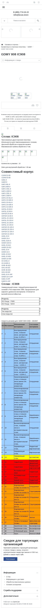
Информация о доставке (15, 579)
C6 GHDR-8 (6, 263)
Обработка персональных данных (18, 582)
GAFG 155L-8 (6, 193)
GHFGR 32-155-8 (8, 234)
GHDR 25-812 (6, 247)
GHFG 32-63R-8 (7, 207)
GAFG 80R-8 (6, 186)
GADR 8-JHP (6, 281)
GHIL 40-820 (6, 272)
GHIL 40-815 (6, 268)
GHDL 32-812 (6, 254)
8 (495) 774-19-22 (21, 12)
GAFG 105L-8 (6, 189)
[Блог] (34, 2)
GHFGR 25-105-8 (8, 227)
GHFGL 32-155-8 (7, 225)
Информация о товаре (13, 60)
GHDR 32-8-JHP (7, 277)
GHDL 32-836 (6, 256)
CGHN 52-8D (6, 175)
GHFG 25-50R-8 (7, 200)
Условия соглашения (13, 584)
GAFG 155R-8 (6, 195)
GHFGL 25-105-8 (7, 218)
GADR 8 (4, 182)
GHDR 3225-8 (6, 243)
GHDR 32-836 (6, 259)
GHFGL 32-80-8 (7, 211)
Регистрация (10, 559)
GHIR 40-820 (6, 270)
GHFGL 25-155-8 (7, 220)
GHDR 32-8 (5, 252)
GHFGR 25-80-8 (7, 214)
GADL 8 (4, 180)
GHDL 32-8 (5, 250)
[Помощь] (39, 2)
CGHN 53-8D (6, 177)
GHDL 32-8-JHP (7, 274)
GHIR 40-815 (6, 265)
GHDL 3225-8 (6, 241)
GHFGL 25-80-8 (7, 209)
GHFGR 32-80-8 (7, 216)
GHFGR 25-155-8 (8, 229)
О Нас (8, 577)
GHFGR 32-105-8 (8, 232)
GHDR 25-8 (5, 238)
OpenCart (16, 602)
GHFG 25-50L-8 (7, 198)
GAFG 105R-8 (6, 191)
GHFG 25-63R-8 (7, 205)
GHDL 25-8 (5, 236)
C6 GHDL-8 (5, 261)
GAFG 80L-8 (6, 184)
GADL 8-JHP (6, 279)
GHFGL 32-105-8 (7, 223)
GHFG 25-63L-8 (7, 202)
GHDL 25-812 (6, 245)
